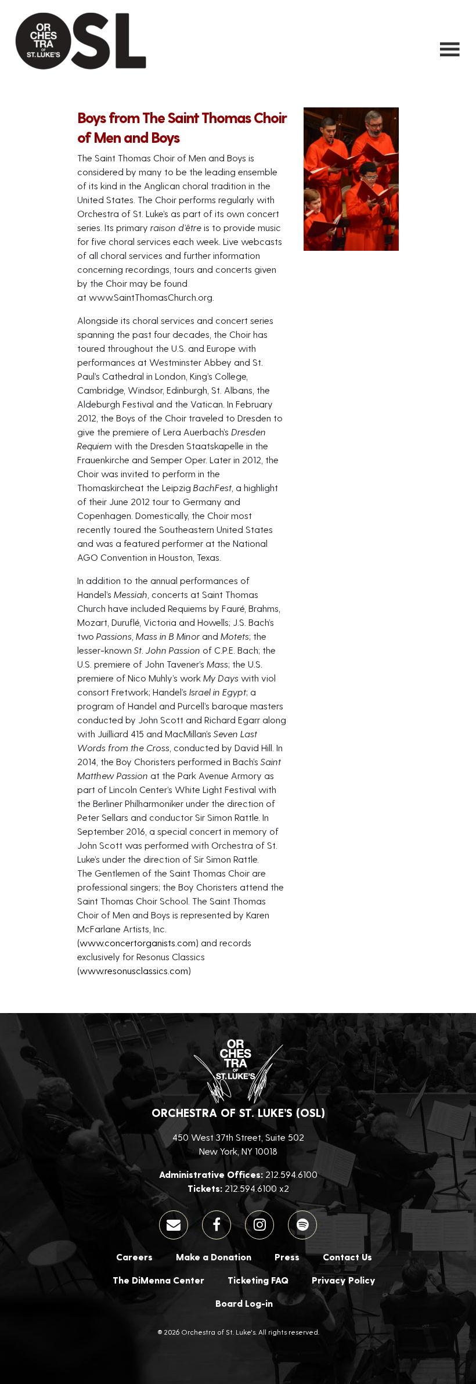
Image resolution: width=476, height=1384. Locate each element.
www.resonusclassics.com (134, 970)
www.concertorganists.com (138, 942)
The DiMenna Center (158, 1279)
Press (287, 1256)
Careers (134, 1256)
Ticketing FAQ (258, 1279)
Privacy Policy (344, 1279)
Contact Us (347, 1256)
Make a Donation (213, 1256)
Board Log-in (244, 1303)
